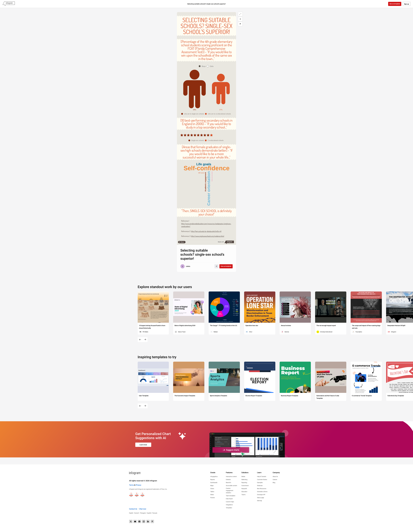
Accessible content (231, 485)
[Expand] (240, 14)
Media (243, 476)
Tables (212, 491)
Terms (131, 485)
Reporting (244, 482)
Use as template (394, 4)
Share (182, 242)
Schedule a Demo (262, 491)
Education (244, 491)
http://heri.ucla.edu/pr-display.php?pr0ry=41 (206, 231)
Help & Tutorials (261, 476)
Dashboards (213, 482)
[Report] (240, 24)
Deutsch (136, 513)
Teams (243, 494)
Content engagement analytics (229, 490)
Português (143, 513)
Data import (229, 498)
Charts (212, 488)
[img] (195, 135)
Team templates (230, 495)
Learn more (143, 445)
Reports (212, 479)
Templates (229, 508)
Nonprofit (244, 488)
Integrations (229, 505)
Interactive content (231, 476)
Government (245, 485)
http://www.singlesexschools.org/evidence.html (207, 236)
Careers (275, 479)
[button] (193, 114)
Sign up (406, 4)
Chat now (142, 509)
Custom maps (230, 501)
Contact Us (133, 509)
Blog (274, 482)
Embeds (228, 479)
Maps (212, 485)
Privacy (138, 485)
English (131, 513)
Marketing (244, 479)
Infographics (214, 476)
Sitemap (259, 500)
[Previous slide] (140, 340)
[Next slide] (145, 340)
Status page (260, 497)
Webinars (260, 485)
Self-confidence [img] (207, 168)
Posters (212, 497)
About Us (275, 476)
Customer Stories (262, 479)
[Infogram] (9, 4)
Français (154, 513)
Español (149, 513)
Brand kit (228, 482)
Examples (260, 482)
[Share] (240, 19)
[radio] (203, 66)
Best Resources (261, 488)
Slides (212, 494)
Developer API (261, 494)
